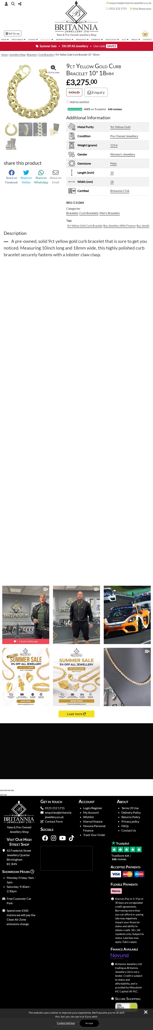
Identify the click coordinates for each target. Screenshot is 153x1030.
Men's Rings (17, 39)
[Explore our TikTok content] (71, 838)
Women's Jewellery (122, 154)
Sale (124, 39)
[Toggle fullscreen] (5, 790)
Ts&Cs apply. (129, 941)
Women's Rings (63, 39)
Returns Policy (130, 817)
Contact (147, 39)
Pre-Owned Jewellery (124, 136)
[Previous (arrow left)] (1, 794)
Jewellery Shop (87, 34)
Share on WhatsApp (41, 180)
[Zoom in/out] (1, 790)
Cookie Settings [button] (66, 1023)
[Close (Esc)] (12, 790)
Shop (3, 39)
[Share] (8, 790)
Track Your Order (94, 835)
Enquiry (98, 92)
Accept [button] (89, 1023)
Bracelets (45, 39)
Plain (113, 163)
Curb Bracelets (46, 54)
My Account (91, 812)
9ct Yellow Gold (120, 127)
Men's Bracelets (109, 213)
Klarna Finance (92, 821)
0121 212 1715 (55, 808)
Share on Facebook (11, 180)
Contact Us (128, 830)
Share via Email (55, 180)
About (134, 39)
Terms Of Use (130, 808)
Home (4, 54)
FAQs (125, 826)
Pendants (81, 39)
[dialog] (76, 1019)
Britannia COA (119, 191)
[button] (13, 3)
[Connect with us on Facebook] (44, 838)
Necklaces (111, 39)
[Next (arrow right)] (5, 794)
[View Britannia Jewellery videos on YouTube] (62, 838)
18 (112, 181)
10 (112, 172)
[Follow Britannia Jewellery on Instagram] (53, 838)
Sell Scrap (14, 33)
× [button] (145, 1012)
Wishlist (88, 817)
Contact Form (54, 821)
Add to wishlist (79, 102)
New (59, 34)
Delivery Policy (131, 812)
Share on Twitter (26, 180)
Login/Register (92, 808)
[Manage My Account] (6, 3)
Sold (74, 92)
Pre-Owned (72, 34)
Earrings (95, 39)
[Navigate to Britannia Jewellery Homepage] (76, 17)
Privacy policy (130, 821)
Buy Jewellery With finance (119, 225)
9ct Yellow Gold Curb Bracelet (84, 225)
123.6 (114, 145)
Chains (31, 39)
